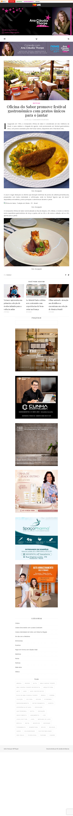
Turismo (43, 735)
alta (35, 683)
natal (27, 723)
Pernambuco (21, 727)
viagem (52, 735)
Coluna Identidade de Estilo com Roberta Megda (31, 632)
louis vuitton (22, 719)
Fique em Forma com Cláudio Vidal (26, 650)
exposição (38, 707)
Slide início (18, 667)
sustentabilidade (45, 731)
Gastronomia (22, 711)
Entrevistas (19, 641)
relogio (52, 727)
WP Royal (15, 749)
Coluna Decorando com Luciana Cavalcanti (28, 627)
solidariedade (29, 731)
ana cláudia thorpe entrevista (28, 687)
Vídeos (17, 672)
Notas (17, 658)
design (38, 699)
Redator (9, 275)
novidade (47, 723)
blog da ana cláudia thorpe (27, 695)
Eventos (18, 645)
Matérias (18, 654)
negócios (36, 723)
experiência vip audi (24, 707)
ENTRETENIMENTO (29, 1)
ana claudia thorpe (47, 683)
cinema (51, 695)
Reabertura (33, 727)
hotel (32, 711)
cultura (29, 699)
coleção (20, 699)
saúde (19, 731)
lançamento (34, 715)
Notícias (36, 103)
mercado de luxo (44, 719)
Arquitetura (48, 687)
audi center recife (37, 691)
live (44, 715)
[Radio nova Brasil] (36, 55)
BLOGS (37, 1)
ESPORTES (19, 1)
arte (18, 691)
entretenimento (38, 703)
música (19, 723)
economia (48, 699)
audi (25, 691)
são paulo (20, 735)
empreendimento (23, 703)
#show (27, 683)
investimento (22, 715)
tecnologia (32, 735)
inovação (41, 711)
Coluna (17, 623)
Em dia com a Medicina (22, 636)
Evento (51, 703)
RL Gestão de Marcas (63, 749)
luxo (32, 719)
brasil (43, 695)
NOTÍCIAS (11, 1)
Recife (43, 727)
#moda (19, 683)
